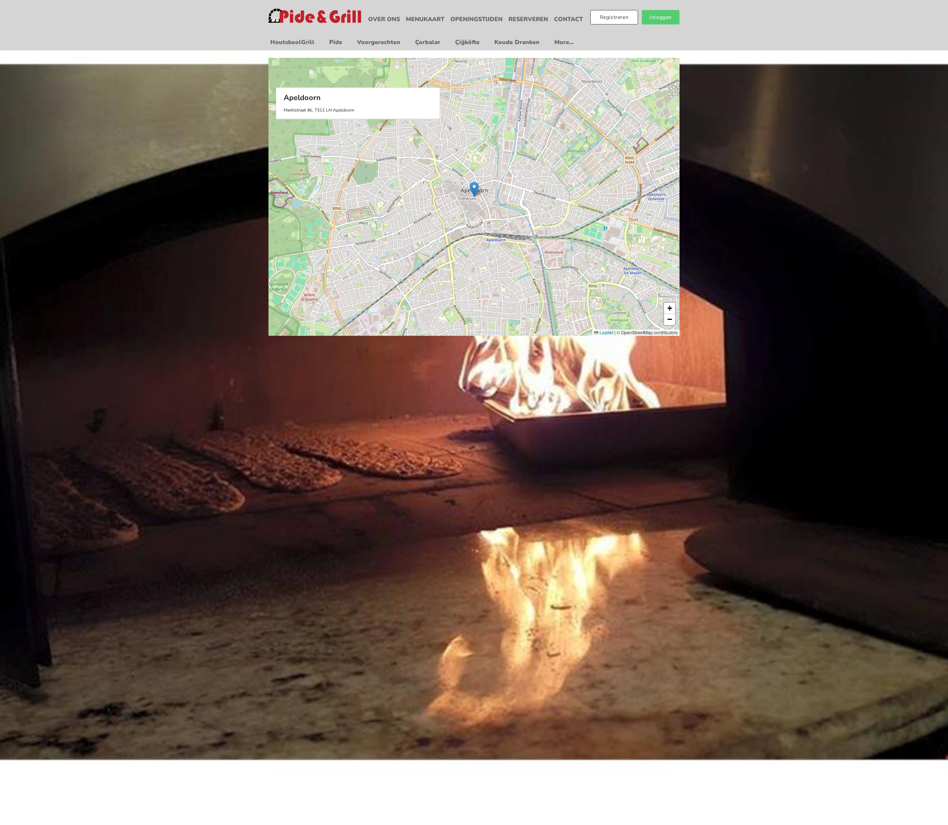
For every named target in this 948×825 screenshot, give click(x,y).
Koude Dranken (517, 42)
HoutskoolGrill (292, 42)
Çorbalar (427, 42)
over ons (384, 19)
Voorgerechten (378, 42)
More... (564, 42)
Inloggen (661, 17)
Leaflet (605, 332)
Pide (335, 42)
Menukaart (425, 19)
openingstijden (476, 19)
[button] (474, 189)
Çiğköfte (467, 42)
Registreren (614, 17)
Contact (568, 19)
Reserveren (528, 19)
